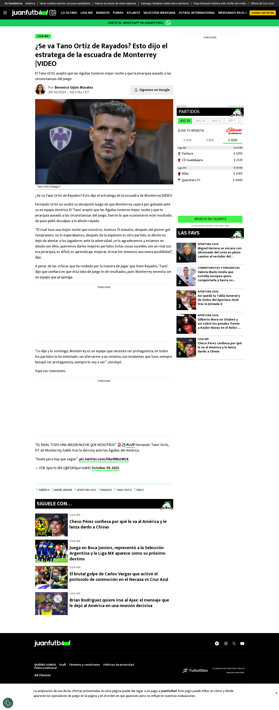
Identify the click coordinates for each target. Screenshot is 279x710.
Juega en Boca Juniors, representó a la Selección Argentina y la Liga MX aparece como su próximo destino (117, 553)
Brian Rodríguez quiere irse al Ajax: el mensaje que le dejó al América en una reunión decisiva (119, 603)
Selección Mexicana (159, 13)
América (44, 490)
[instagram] (225, 643)
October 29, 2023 (105, 468)
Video (140, 490)
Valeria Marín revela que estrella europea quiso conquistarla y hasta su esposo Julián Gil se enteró (218, 276)
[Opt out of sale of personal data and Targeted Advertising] (8, 703)
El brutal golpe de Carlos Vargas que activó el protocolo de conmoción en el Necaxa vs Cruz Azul (118, 577)
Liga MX (86, 13)
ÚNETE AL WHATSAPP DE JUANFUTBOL (136, 23)
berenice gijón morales (74, 88)
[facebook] (216, 643)
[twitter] (234, 643)
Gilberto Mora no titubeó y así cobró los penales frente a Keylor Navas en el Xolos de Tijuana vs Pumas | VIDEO (220, 324)
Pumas (118, 13)
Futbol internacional (197, 13)
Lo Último (69, 13)
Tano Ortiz (124, 490)
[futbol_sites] (195, 670)
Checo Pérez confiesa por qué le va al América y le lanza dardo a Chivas (118, 524)
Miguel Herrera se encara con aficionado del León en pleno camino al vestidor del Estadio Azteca (219, 252)
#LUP (130, 445)
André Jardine (63, 490)
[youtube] (242, 643)
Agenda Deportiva (262, 13)
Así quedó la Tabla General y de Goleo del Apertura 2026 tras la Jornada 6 (219, 300)
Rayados (103, 13)
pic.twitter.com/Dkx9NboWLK (104, 459)
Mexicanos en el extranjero (241, 13)
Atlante (133, 13)
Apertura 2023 (86, 490)
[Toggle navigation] (5, 13)
